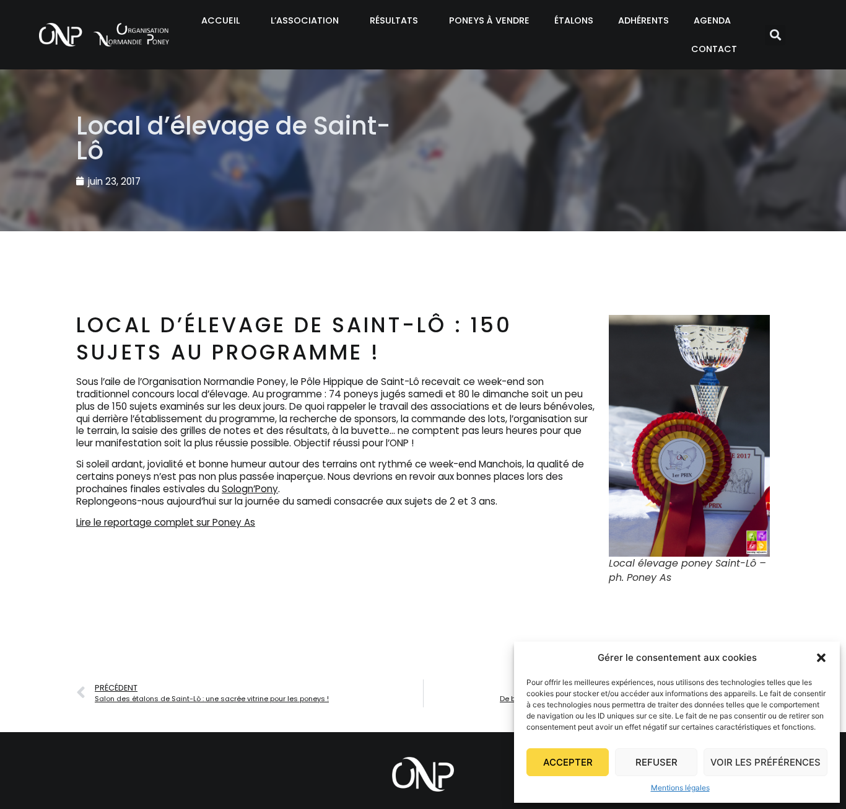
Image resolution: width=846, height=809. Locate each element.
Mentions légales (680, 787)
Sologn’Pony (250, 488)
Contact (714, 49)
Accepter (568, 762)
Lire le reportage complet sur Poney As (165, 522)
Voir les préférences (765, 762)
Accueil (220, 20)
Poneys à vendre (489, 20)
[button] (821, 658)
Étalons (573, 20)
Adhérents (643, 20)
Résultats (394, 20)
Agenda (712, 20)
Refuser (656, 762)
